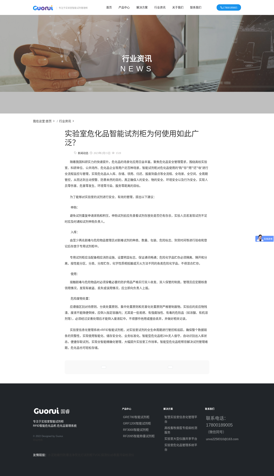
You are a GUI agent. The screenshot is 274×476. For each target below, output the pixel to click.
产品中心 (124, 7)
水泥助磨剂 (55, 455)
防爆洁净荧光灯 (73, 455)
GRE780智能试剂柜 (136, 417)
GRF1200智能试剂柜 (137, 423)
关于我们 (177, 7)
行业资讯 (160, 7)
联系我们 (195, 7)
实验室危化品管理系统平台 (180, 447)
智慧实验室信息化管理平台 (180, 419)
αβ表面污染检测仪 (122, 455)
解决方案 (142, 7)
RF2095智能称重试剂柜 (139, 436)
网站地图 (38, 439)
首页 (109, 7)
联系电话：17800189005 (221, 425)
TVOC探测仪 (101, 455)
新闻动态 (83, 153)
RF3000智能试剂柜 (136, 429)
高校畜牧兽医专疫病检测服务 (180, 430)
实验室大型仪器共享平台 (180, 438)
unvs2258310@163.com (222, 439)
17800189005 (230, 7)
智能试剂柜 (149, 167)
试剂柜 (88, 455)
